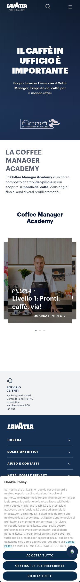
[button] (48, 6)
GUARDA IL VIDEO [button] (48, 315)
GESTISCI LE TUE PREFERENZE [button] (40, 565)
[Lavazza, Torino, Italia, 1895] (17, 6)
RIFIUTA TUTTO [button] (40, 576)
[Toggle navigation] (70, 6)
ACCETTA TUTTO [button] (40, 555)
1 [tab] (36, 331)
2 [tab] (40, 331)
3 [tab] (44, 331)
